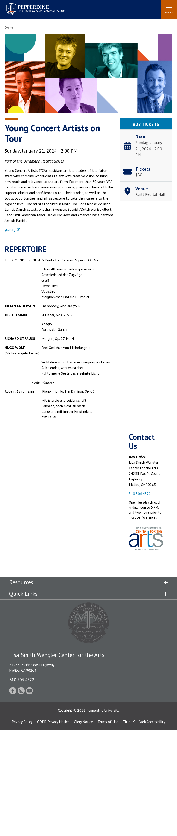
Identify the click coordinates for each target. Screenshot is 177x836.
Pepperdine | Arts (18, 4)
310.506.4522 (140, 493)
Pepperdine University (102, 710)
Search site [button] (94, 6)
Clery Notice (83, 721)
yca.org (10, 229)
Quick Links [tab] (23, 593)
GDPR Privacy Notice (53, 721)
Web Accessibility (152, 721)
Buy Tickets (146, 124)
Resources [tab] (21, 582)
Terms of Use (107, 721)
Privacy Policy (22, 721)
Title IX (129, 721)
